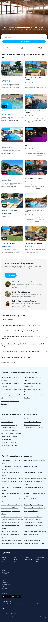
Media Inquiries (5, 563)
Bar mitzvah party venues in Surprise (10, 402)
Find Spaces (11, 275)
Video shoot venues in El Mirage (34, 543)
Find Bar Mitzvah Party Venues (24, 41)
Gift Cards (4, 566)
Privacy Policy (13, 613)
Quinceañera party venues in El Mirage (11, 536)
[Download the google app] (16, 596)
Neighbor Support (28, 559)
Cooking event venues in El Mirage (12, 481)
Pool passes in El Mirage (9, 532)
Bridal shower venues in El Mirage (12, 478)
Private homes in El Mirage (9, 445)
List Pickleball (16, 563)
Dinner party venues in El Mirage (11, 505)
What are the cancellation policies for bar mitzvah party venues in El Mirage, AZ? (22, 345)
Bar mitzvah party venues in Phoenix (32, 390)
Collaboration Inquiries (6, 584)
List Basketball (16, 566)
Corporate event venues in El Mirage (33, 482)
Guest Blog (4, 568)
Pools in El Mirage (7, 422)
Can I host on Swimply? (8, 363)
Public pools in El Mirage (9, 437)
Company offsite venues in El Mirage (35, 478)
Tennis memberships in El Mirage (11, 543)
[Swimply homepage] (24, 2)
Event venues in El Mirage (9, 508)
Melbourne (38, 561)
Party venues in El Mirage (32, 520)
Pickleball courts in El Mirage (33, 422)
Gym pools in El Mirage (31, 511)
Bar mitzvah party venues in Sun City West (34, 396)
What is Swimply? (7, 320)
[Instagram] (10, 608)
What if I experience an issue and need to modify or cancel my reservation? (20, 337)
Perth (37, 568)
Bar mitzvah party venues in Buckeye (32, 378)
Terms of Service (5, 613)
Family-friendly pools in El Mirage (34, 508)
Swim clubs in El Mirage (31, 534)
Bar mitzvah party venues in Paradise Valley (32, 384)
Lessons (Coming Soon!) (7, 578)
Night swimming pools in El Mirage (12, 520)
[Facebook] (3, 608)
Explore (3, 586)
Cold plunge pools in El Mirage (11, 434)
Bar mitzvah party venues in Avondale (10, 378)
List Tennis (15, 561)
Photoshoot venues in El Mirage (11, 523)
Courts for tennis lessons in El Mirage (10, 500)
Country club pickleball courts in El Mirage (12, 488)
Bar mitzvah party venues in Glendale (10, 384)
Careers (3, 559)
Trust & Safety (5, 582)
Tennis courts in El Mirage (32, 425)
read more (18, 87)
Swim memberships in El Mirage (11, 540)
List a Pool (15, 559)
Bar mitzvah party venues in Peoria (12, 389)
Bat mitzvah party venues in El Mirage (10, 474)
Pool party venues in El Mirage (33, 526)
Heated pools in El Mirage (9, 431)
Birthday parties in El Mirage (33, 472)
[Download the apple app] (6, 596)
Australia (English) (38, 616)
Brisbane (37, 563)
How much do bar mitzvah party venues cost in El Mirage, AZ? (20, 325)
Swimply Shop (5, 561)
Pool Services (4, 575)
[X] (6, 608)
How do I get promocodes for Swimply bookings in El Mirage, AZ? (21, 351)
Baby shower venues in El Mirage (34, 461)
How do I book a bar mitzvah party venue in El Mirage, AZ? (19, 331)
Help (3, 580)
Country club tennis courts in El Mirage (11, 494)
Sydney (37, 559)
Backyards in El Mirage (8, 442)
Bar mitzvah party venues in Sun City (11, 396)
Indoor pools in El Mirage (9, 425)
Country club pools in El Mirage (34, 487)
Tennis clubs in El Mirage (32, 540)
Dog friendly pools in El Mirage (33, 505)
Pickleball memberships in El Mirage (10, 527)
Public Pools (4, 588)
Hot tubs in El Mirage (8, 428)
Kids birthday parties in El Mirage (11, 517)
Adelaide (38, 566)
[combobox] (24, 37)
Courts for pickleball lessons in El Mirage (34, 494)
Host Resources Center (18, 568)
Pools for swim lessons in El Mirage (35, 532)
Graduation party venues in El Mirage (10, 512)
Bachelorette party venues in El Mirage (11, 468)
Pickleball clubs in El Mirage (33, 523)
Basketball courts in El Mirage (33, 428)
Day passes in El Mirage (31, 499)
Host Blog (4, 570)
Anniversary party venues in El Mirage (11, 462)
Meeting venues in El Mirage (33, 517)
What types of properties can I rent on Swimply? (16, 357)
